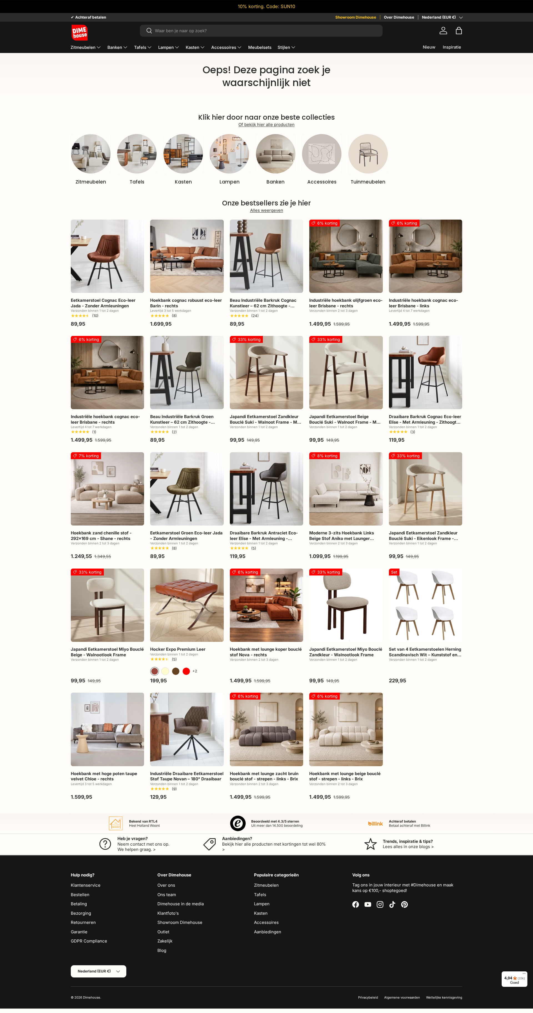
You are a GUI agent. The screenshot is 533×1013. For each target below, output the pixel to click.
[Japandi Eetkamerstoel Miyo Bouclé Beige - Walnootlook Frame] (107, 605)
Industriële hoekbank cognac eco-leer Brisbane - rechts (105, 419)
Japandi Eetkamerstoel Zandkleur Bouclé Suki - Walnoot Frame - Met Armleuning (265, 422)
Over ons (166, 885)
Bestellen (80, 894)
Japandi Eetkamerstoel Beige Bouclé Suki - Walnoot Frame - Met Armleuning (345, 422)
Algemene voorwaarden (402, 997)
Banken (114, 47)
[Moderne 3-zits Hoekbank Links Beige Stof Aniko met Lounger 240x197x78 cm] (346, 489)
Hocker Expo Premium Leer (177, 649)
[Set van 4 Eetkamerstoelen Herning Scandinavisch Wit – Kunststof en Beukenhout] (425, 605)
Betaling (79, 903)
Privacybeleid (368, 997)
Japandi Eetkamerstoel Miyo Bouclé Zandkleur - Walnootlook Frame (345, 652)
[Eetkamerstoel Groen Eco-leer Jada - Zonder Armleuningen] (186, 489)
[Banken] (275, 154)
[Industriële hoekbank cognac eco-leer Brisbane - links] (425, 256)
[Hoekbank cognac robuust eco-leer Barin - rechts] (186, 256)
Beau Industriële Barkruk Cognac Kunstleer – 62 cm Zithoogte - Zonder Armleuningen (263, 306)
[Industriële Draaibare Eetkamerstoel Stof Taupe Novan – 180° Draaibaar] (186, 729)
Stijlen (284, 47)
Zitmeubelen (83, 47)
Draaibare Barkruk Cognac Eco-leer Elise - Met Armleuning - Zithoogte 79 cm (425, 422)
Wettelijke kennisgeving (444, 997)
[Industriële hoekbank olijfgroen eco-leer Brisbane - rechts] (346, 256)
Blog (161, 950)
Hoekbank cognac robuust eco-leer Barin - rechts (186, 303)
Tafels (140, 47)
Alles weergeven (266, 210)
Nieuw (429, 47)
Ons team (166, 894)
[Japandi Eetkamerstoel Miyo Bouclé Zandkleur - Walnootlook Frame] (346, 605)
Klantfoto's (168, 913)
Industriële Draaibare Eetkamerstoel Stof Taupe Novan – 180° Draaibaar (186, 776)
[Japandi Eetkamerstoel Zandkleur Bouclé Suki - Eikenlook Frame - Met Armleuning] (425, 489)
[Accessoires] (321, 154)
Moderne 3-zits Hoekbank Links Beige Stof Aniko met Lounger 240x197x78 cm (341, 538)
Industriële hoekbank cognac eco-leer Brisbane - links (423, 303)
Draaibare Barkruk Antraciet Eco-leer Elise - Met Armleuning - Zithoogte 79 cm (264, 538)
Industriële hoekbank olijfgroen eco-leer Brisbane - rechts (346, 303)
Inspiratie (452, 47)
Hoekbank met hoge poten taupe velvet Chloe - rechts (104, 776)
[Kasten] (183, 154)
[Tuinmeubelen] (368, 154)
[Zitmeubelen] (90, 154)
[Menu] (524, 974)
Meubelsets (259, 47)
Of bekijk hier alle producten (266, 124)
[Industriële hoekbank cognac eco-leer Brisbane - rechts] (107, 372)
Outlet (163, 931)
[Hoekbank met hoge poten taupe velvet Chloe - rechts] (107, 729)
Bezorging (81, 913)
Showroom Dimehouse (355, 17)
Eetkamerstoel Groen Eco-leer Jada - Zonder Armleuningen (186, 535)
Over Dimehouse (399, 17)
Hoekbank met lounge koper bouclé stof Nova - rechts (266, 652)
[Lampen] (229, 154)
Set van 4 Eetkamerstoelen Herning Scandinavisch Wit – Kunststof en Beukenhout (425, 655)
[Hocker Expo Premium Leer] (186, 605)
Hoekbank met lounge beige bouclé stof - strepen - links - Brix (345, 776)
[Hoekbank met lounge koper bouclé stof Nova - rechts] (266, 605)
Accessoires (223, 47)
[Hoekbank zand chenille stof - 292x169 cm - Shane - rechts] (107, 489)
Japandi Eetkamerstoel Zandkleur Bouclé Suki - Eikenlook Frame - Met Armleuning (423, 538)
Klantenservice (85, 885)
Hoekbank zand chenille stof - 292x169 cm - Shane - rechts (101, 535)
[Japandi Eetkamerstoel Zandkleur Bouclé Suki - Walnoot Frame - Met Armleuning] (266, 372)
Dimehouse (91, 997)
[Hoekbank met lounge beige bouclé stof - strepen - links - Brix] (346, 729)
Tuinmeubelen (368, 182)
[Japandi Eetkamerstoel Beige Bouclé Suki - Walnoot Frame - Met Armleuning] (346, 372)
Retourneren (83, 922)
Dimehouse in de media (180, 903)
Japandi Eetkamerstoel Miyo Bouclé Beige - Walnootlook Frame (107, 652)
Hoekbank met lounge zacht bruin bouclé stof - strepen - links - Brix (264, 776)
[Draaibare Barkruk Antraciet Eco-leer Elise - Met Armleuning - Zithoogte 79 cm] (266, 489)
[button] (459, 30)
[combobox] (261, 31)
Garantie (79, 931)
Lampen (166, 47)
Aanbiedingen (267, 931)
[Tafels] (137, 154)
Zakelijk (164, 941)
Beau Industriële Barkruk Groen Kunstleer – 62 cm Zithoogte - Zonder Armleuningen (181, 422)
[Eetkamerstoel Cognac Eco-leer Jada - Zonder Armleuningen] (107, 256)
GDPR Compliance (89, 941)
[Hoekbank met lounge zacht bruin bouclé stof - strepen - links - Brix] (266, 729)
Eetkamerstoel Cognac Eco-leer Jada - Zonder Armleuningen (103, 303)
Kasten (192, 47)
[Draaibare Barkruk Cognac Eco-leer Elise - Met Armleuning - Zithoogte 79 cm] (425, 372)
